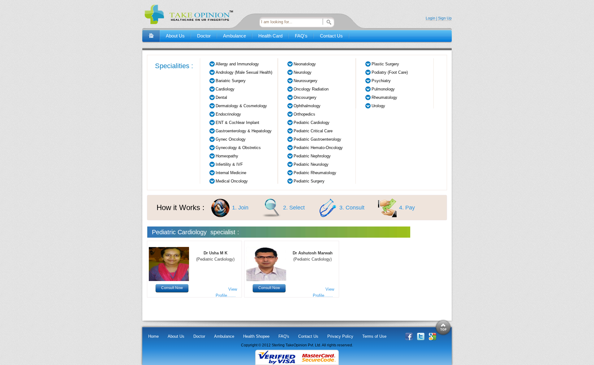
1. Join (240, 207)
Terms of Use (374, 336)
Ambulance (234, 35)
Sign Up (445, 18)
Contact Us (331, 35)
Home (153, 336)
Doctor (204, 35)
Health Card (270, 35)
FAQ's (301, 35)
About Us (175, 35)
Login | (431, 18)
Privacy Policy (340, 336)
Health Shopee (256, 336)
